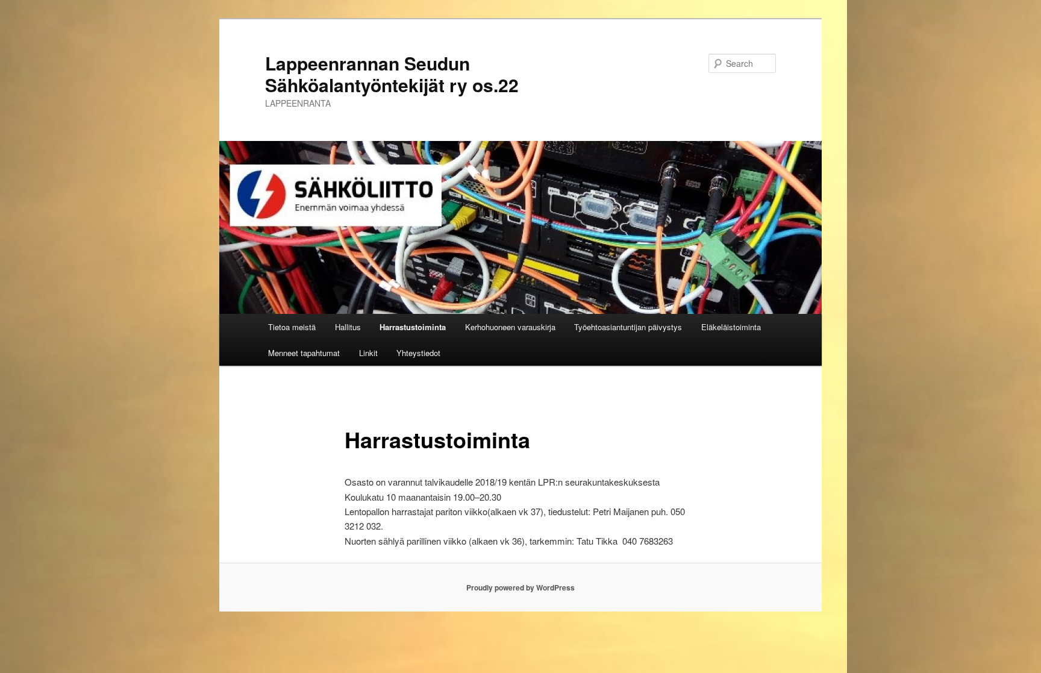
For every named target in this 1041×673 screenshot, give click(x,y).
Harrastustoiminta (413, 327)
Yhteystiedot (418, 352)
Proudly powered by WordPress (520, 587)
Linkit (368, 352)
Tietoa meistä (292, 327)
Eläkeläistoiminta (731, 327)
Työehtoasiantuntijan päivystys (628, 327)
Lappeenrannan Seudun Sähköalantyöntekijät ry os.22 (392, 74)
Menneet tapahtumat (304, 352)
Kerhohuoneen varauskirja (510, 327)
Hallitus (348, 327)
